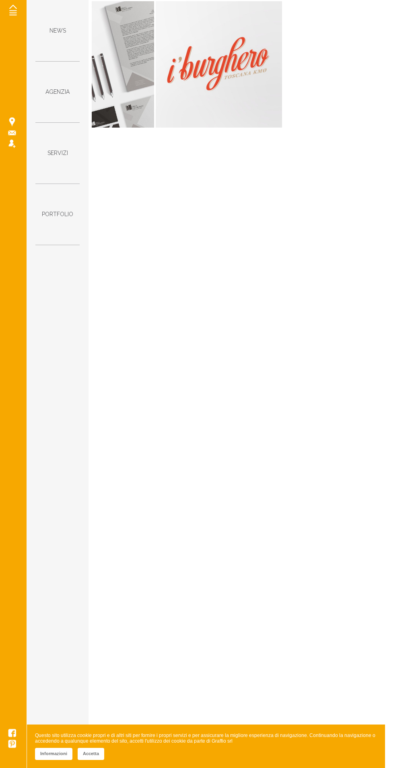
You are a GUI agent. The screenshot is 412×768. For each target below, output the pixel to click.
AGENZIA (57, 92)
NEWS (57, 30)
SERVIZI (57, 153)
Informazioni (53, 753)
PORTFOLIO (57, 214)
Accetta (91, 753)
